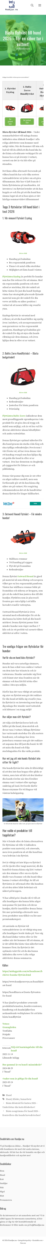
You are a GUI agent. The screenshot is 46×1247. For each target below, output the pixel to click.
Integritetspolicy (25, 1240)
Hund (9, 1095)
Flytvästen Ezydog (11, 276)
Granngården (9, 1027)
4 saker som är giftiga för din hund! (20, 1078)
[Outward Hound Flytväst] (23, 537)
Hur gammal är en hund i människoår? (22, 1064)
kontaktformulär (26, 1222)
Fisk (2, 1187)
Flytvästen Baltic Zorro (14, 415)
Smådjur (3, 1183)
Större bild (23, 253)
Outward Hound (25, 576)
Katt (2, 1179)
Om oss (23, 1243)
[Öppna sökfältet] (32, 5)
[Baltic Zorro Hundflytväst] (23, 376)
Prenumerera (6, 1200)
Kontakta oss (38, 1240)
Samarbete (25, 1099)
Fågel (2, 1191)
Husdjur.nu (12, 1240)
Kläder (16, 1099)
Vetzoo (5, 1023)
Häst (2, 1196)
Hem (2, 1171)
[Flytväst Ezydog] (23, 237)
